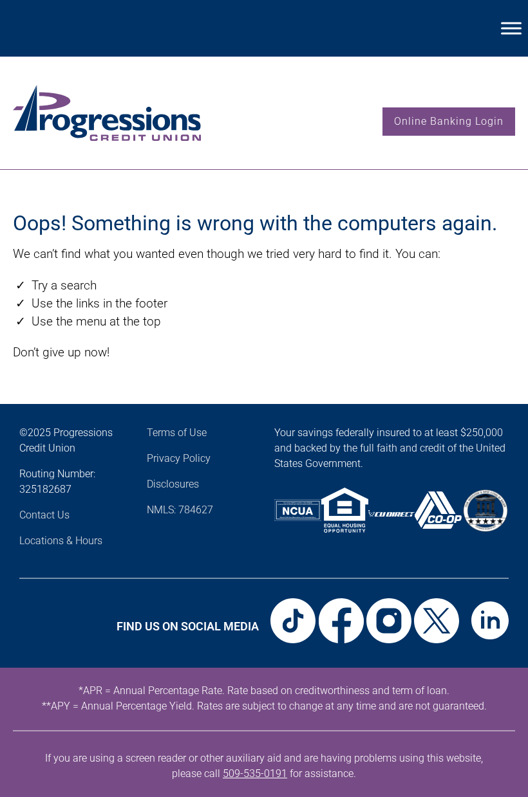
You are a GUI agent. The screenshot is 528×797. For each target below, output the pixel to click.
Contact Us (44, 515)
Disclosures (173, 484)
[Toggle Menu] (511, 28)
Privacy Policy (179, 458)
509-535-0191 (255, 773)
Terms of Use (177, 432)
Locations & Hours (60, 541)
